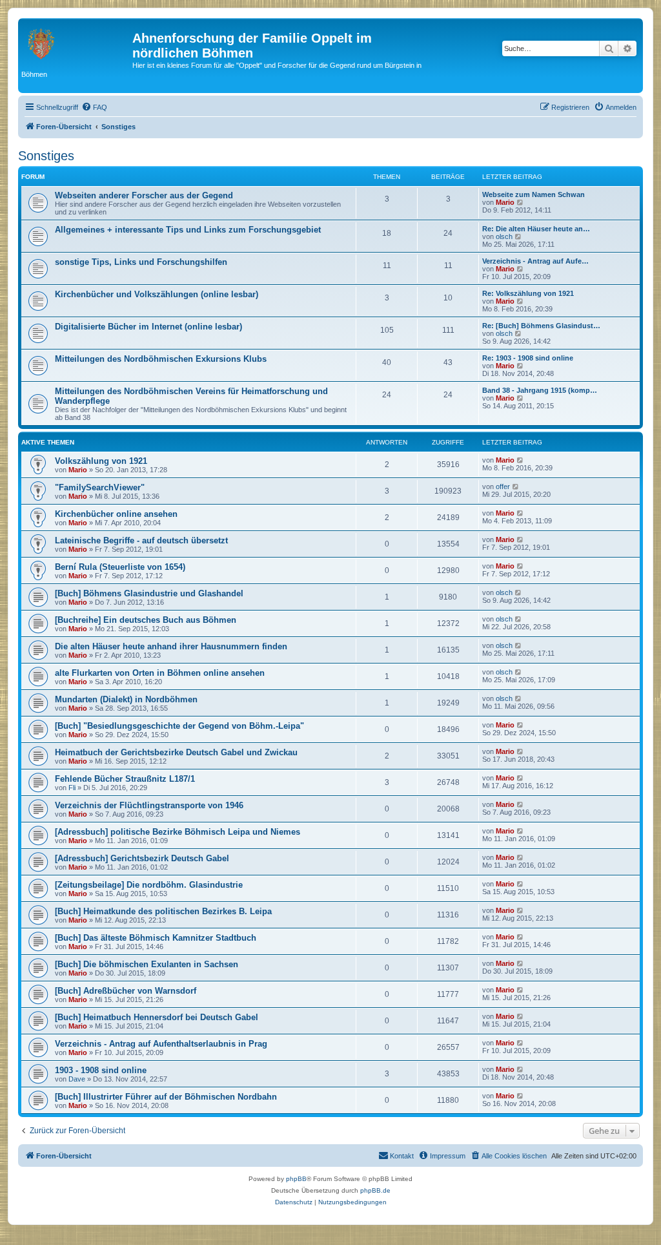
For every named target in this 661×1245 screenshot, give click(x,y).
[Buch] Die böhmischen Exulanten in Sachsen (146, 964)
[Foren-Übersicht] (76, 42)
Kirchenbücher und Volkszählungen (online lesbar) (156, 294)
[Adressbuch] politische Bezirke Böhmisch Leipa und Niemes (177, 832)
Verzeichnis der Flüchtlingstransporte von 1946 (149, 805)
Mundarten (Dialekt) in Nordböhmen (126, 699)
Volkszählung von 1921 (101, 461)
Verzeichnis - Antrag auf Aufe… (535, 261)
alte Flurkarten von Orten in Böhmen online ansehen (160, 673)
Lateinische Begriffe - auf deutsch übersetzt (141, 540)
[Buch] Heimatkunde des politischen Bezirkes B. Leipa (163, 911)
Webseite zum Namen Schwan (533, 194)
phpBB (296, 1178)
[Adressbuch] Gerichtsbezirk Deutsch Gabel (142, 858)
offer (503, 486)
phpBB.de (375, 1190)
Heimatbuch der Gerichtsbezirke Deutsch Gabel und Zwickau (176, 752)
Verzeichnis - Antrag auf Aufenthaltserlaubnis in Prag (161, 1044)
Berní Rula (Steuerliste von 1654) (120, 567)
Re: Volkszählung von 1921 (528, 293)
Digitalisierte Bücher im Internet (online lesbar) (148, 326)
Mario (505, 202)
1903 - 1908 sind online (101, 1070)
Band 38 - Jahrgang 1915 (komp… (539, 390)
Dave (76, 1079)
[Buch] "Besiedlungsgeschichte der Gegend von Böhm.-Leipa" (179, 726)
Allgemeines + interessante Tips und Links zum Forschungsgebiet (188, 230)
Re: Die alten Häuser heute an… (536, 229)
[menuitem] (94, 107)
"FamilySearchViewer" (100, 487)
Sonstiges (46, 156)
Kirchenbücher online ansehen (116, 514)
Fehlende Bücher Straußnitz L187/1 (125, 779)
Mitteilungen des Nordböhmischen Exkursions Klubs (161, 359)
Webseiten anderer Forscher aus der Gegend (144, 195)
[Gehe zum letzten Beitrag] (520, 460)
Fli (72, 787)
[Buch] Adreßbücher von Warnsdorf (125, 991)
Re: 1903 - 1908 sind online (527, 358)
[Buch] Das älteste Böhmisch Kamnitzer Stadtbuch (155, 938)
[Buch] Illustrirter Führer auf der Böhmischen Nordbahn (166, 1097)
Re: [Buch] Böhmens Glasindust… (541, 326)
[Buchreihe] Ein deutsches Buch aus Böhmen (145, 620)
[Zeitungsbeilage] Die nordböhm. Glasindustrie (149, 885)
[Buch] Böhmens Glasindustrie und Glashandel (149, 593)
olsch (504, 236)
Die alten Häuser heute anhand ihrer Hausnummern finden (171, 646)
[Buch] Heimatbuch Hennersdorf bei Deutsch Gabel (156, 1017)
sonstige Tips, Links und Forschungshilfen (141, 262)
